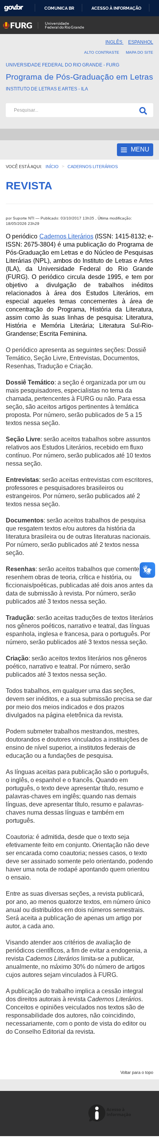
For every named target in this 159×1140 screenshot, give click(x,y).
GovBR (13, 8)
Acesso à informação (116, 8)
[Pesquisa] (141, 110)
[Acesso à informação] (111, 1113)
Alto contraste (102, 52)
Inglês (114, 42)
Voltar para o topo (136, 1072)
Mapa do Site (139, 52)
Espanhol (140, 42)
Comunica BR (59, 8)
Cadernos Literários (66, 236)
